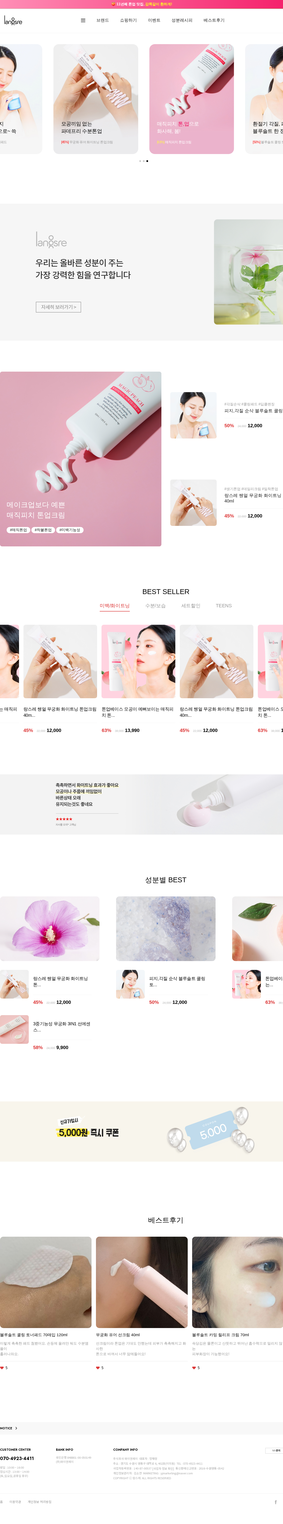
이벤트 (154, 20)
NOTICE (6, 1428)
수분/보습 (155, 605)
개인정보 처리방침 (40, 1502)
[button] (140, 161)
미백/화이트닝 (115, 605)
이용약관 (15, 1502)
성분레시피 (182, 20)
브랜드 (102, 20)
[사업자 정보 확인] (163, 1468)
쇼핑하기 (128, 20)
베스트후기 (214, 20)
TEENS (224, 605)
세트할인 (191, 605)
